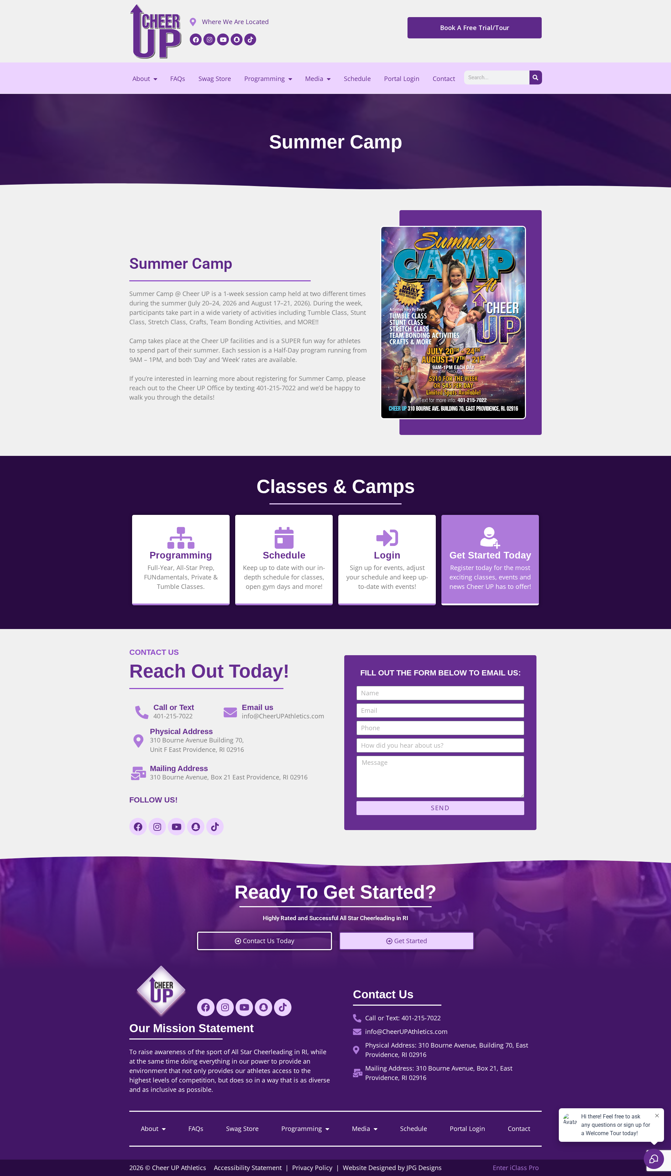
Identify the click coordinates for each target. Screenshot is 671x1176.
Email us (257, 707)
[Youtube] (223, 39)
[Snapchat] (237, 39)
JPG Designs (424, 1167)
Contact (444, 78)
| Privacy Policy (308, 1167)
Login (387, 555)
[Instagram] (209, 39)
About (141, 78)
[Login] (387, 538)
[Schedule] (284, 538)
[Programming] (181, 538)
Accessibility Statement (248, 1167)
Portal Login (401, 78)
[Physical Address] (138, 741)
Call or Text (173, 707)
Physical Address (181, 731)
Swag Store (215, 78)
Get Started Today (490, 555)
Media (314, 78)
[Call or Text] (142, 712)
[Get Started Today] (490, 538)
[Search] (535, 77)
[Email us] (230, 712)
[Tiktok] (250, 39)
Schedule (357, 78)
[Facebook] (196, 39)
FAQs (177, 78)
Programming (264, 78)
